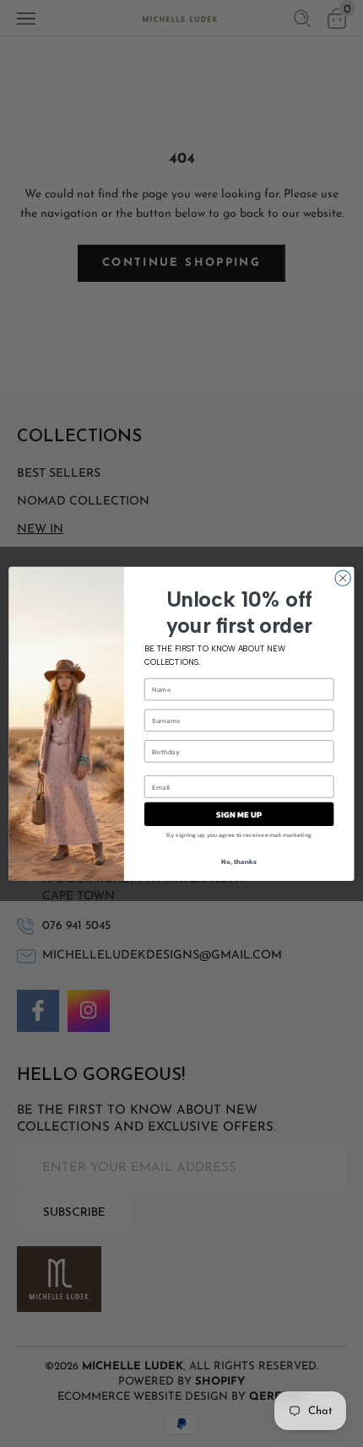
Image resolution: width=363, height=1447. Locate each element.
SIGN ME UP (239, 814)
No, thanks (238, 861)
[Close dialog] (342, 578)
